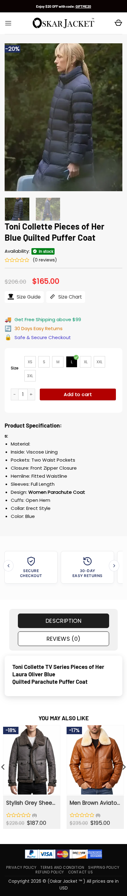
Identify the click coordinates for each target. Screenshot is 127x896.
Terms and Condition (62, 867)
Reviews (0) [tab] (64, 639)
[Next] (112, 117)
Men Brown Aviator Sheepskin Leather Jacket (95, 802)
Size (14, 368)
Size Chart (69, 297)
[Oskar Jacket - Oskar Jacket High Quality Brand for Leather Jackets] (63, 23)
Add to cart (78, 394)
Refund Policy (49, 872)
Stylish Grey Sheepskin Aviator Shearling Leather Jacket (31, 802)
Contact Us (80, 872)
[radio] (30, 361)
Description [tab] (63, 621)
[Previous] (14, 117)
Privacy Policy (21, 867)
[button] (8, 23)
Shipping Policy (103, 867)
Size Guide (28, 297)
